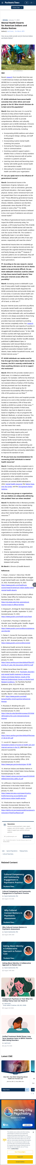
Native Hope (30, 484)
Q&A (3, 851)
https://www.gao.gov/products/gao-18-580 (16, 764)
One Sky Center (6, 487)
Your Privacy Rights (20, 1152)
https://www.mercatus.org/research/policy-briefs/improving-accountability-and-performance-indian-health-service (16, 795)
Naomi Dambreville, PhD (11, 896)
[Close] (33, 1132)
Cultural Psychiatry (8, 854)
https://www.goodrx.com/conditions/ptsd (15, 643)
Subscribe (27, 836)
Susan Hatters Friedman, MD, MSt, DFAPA (14, 1005)
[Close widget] (32, 1102)
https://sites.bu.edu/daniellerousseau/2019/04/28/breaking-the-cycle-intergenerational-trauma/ (17, 715)
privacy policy (6, 841)
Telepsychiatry (24, 851)
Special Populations (12, 851)
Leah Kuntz (7, 1043)
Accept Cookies (20, 1162)
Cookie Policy (14, 1148)
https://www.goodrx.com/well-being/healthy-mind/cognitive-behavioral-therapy (16, 698)
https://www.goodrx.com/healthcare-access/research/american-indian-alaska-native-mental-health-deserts (17, 587)
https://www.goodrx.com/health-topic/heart (16, 617)
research (9, 77)
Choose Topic (16, 7)
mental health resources (14, 484)
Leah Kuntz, (7, 1003)
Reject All (20, 1157)
